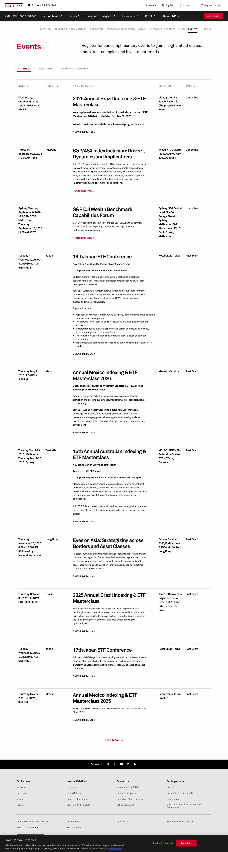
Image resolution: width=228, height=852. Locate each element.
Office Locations (125, 805)
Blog (182, 29)
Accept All (186, 843)
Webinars (46, 68)
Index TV (206, 29)
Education (96, 29)
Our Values (22, 787)
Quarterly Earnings (77, 799)
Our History (23, 793)
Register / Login (212, 5)
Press (20, 805)
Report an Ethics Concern (130, 799)
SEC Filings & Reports (78, 805)
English (169, 5)
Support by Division (127, 793)
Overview (45, 29)
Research (61, 29)
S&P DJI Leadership (27, 827)
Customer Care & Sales (129, 787)
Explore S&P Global (44, 5)
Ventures (21, 799)
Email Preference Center (180, 821)
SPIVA (142, 29)
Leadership (173, 799)
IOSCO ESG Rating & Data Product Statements (185, 806)
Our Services (73, 821)
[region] (114, 843)
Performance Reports (120, 29)
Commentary (79, 29)
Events (192, 29)
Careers (171, 787)
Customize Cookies (163, 843)
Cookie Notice (115, 848)
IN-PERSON (24, 68)
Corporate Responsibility (180, 793)
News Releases (75, 793)
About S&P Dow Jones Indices (32, 821)
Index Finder (213, 15)
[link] (108, 764)
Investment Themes (162, 29)
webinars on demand (75, 68)
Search (152, 5)
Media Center (74, 827)
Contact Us (189, 5)
